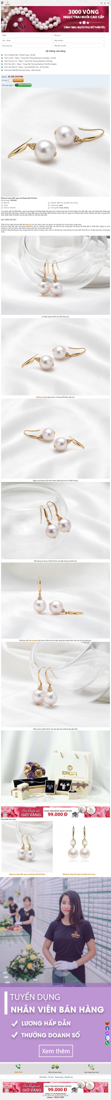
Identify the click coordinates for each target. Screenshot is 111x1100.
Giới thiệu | (43, 1077)
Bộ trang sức (7, 46)
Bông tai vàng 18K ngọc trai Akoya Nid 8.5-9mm (27, 874)
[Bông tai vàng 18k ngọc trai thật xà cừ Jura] (79, 872)
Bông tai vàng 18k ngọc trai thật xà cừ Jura (79, 874)
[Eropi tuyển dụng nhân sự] (55, 1061)
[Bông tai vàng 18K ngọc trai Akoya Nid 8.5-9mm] (27, 872)
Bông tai (57, 35)
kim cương (33, 640)
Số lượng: (4, 80)
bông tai (28, 224)
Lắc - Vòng (6, 40)
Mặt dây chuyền (60, 46)
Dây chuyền (58, 40)
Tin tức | (51, 1077)
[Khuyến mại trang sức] (55, 817)
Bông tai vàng (41, 397)
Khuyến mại (69, 1077)
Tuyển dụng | (59, 1077)
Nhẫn (4, 35)
